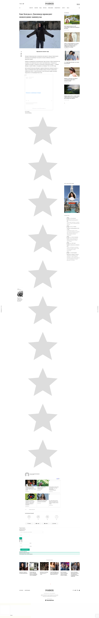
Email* (31, 546)
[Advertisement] (72, 143)
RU (77, 4)
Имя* (30, 543)
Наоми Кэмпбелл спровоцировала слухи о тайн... (73, 228)
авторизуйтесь (22, 529)
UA (79, 4)
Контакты (21, 590)
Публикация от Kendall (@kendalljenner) (39, 108)
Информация (27, 590)
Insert (11, 615)
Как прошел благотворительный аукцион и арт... (72, 220)
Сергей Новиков (35, 473)
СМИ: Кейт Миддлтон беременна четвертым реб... (73, 245)
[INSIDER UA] (49, 4)
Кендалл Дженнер (32, 509)
